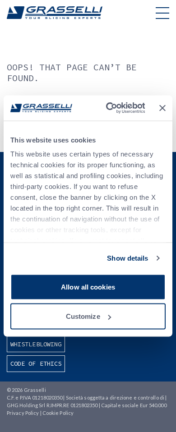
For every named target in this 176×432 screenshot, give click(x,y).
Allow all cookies (88, 286)
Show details (127, 258)
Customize (83, 316)
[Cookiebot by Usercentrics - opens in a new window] (108, 108)
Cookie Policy (58, 413)
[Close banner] (162, 108)
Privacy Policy (23, 413)
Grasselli (54, 12)
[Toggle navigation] (162, 12)
